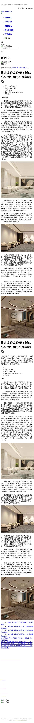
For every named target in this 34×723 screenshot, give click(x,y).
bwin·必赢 (15, 68)
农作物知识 (9, 30)
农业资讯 (8, 26)
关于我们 (8, 22)
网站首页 (8, 17)
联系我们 (8, 34)
